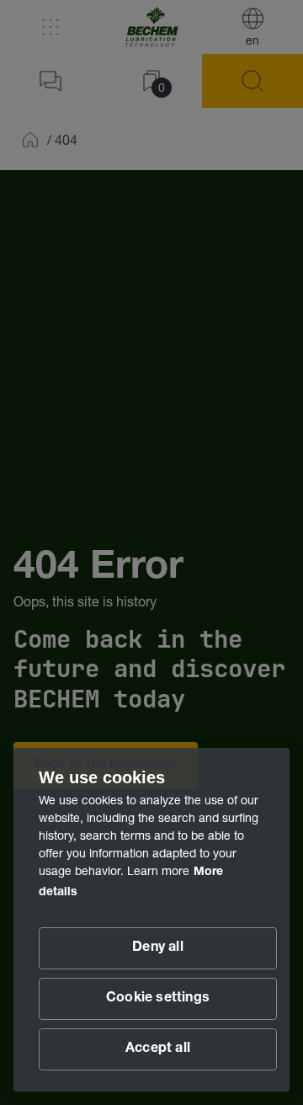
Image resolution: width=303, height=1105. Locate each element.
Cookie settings (158, 999)
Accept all (157, 1049)
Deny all (157, 948)
